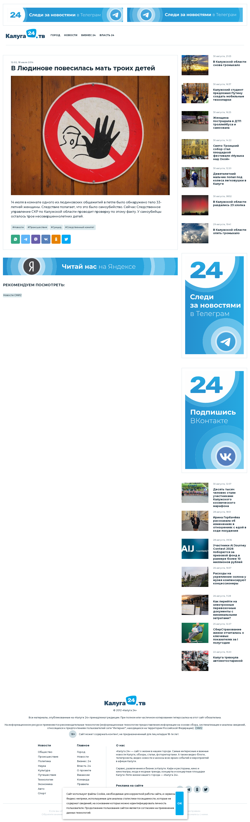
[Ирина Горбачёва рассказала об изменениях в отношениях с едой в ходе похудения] (195, 521)
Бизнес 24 (88, 35)
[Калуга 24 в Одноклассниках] (197, 789)
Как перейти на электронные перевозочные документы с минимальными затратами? (225, 610)
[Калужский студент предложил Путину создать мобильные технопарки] (195, 93)
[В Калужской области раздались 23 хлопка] (195, 205)
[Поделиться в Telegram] (26, 239)
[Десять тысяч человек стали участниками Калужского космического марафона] (195, 493)
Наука (42, 765)
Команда (83, 779)
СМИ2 (198, 728)
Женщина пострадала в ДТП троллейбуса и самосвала (227, 122)
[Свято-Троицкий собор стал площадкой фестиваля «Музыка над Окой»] (195, 149)
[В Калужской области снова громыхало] (195, 65)
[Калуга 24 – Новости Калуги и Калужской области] (25, 34)
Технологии (45, 779)
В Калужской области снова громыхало (229, 63)
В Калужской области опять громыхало (229, 231)
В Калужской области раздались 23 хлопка (229, 203)
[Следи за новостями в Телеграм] (185, 15)
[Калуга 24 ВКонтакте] (214, 420)
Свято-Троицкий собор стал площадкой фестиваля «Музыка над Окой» (228, 152)
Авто (41, 788)
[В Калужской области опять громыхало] (195, 233)
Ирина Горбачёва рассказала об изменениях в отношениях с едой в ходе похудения (229, 524)
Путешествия (47, 774)
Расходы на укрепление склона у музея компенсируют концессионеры (229, 578)
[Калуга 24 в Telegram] (188, 789)
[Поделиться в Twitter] (66, 239)
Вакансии (83, 774)
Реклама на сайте (129, 785)
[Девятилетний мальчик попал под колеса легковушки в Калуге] (195, 177)
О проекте (84, 770)
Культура (44, 770)
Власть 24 (107, 35)
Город (55, 35)
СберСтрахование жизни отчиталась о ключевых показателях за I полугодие (228, 636)
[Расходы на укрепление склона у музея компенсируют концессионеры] (195, 577)
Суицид (57, 227)
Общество (45, 751)
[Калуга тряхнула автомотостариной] (195, 661)
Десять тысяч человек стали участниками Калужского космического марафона (224, 498)
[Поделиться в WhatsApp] (15, 239)
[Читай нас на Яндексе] (90, 266)
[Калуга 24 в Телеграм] (65, 15)
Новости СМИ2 (12, 295)
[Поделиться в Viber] (36, 239)
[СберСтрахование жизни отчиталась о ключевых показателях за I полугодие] (195, 633)
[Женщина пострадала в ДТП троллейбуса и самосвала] (195, 121)
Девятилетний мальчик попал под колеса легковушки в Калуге (229, 179)
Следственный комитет (80, 227)
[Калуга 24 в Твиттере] (205, 789)
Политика (44, 761)
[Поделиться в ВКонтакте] (46, 239)
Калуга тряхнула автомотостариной (228, 659)
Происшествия (38, 227)
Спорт (42, 793)
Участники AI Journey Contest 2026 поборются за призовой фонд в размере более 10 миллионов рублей (229, 554)
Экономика (45, 784)
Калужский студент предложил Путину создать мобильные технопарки (228, 94)
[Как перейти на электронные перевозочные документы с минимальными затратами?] (195, 605)
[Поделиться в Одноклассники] (56, 239)
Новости (70, 35)
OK (179, 803)
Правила (83, 784)
